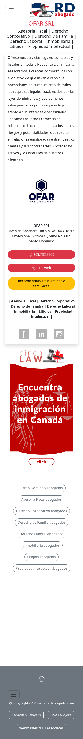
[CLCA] (41, 407)
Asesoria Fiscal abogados (41, 499)
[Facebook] (24, 334)
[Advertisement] (41, 620)
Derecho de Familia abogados (42, 522)
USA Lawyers (61, 715)
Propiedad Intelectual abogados (41, 568)
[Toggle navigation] (11, 10)
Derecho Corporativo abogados (41, 511)
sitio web (44, 267)
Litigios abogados (41, 557)
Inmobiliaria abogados (41, 545)
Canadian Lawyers (26, 715)
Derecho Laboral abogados (41, 534)
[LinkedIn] (41, 334)
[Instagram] (59, 334)
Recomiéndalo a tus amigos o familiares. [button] (41, 283)
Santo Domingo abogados (41, 488)
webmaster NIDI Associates (41, 728)
